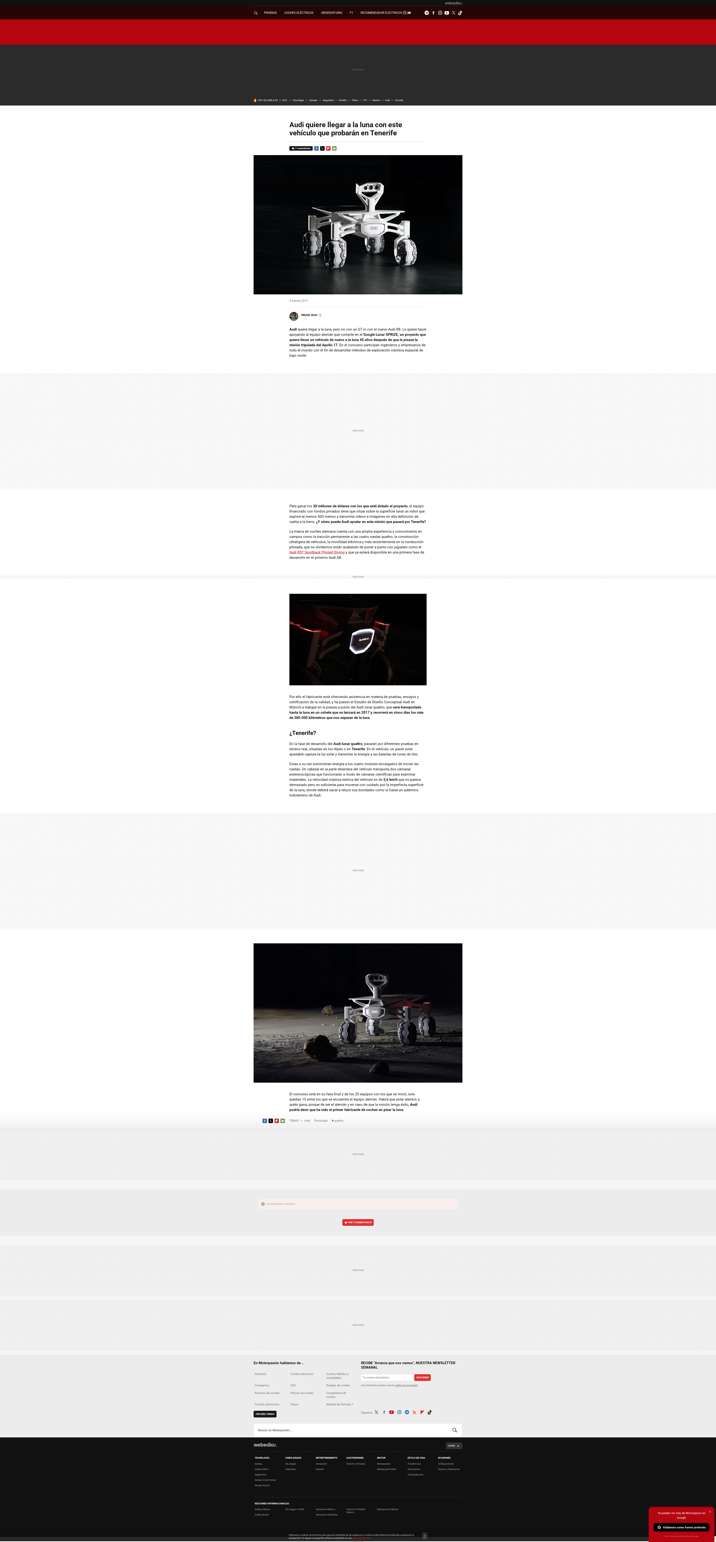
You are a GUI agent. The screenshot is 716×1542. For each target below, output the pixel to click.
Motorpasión (383, 1463)
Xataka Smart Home (265, 1480)
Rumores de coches (267, 1393)
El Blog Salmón (446, 1463)
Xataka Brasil (262, 1514)
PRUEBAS (270, 13)
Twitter (453, 13)
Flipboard (328, 148)
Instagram (440, 13)
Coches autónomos (267, 1404)
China (355, 100)
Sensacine (321, 1463)
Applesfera (260, 1474)
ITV (365, 100)
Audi (387, 100)
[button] (311, 315)
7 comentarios (302, 148)
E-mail (334, 148)
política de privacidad (406, 1385)
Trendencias (414, 1463)
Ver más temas (265, 1414)
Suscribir (422, 1377)
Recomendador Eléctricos (382, 13)
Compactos (262, 1385)
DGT (284, 100)
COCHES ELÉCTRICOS (299, 13)
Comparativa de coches (336, 1395)
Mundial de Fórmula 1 (339, 1404)
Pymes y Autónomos (449, 1469)
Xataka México (262, 1509)
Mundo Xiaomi (262, 1485)
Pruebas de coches (338, 1385)
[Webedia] (453, 3)
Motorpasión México (387, 1509)
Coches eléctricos (302, 1374)
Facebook (433, 13)
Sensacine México (325, 1509)
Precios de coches (302, 1393)
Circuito (399, 100)
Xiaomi (376, 100)
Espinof (320, 1469)
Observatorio (331, 13)
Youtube (447, 13)
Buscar (454, 1430)
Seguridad (328, 100)
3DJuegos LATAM (294, 1509)
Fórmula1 (260, 1374)
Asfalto (342, 100)
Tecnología (321, 1120)
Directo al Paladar (355, 1463)
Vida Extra (290, 1469)
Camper (313, 100)
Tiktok (460, 13)
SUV (293, 1385)
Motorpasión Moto (386, 1469)
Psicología (298, 100)
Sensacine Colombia (326, 1514)
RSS (414, 1412)
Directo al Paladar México (355, 1511)
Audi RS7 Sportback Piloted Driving (317, 552)
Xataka (258, 1463)
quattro (338, 1120)
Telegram (426, 13)
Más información (362, 1538)
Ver (360, 1222)
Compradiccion (415, 1474)
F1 (351, 13)
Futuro (295, 1404)
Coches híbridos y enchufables (337, 1376)
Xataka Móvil (261, 1469)
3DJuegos (290, 1463)
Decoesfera (414, 1469)
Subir (451, 1445)
